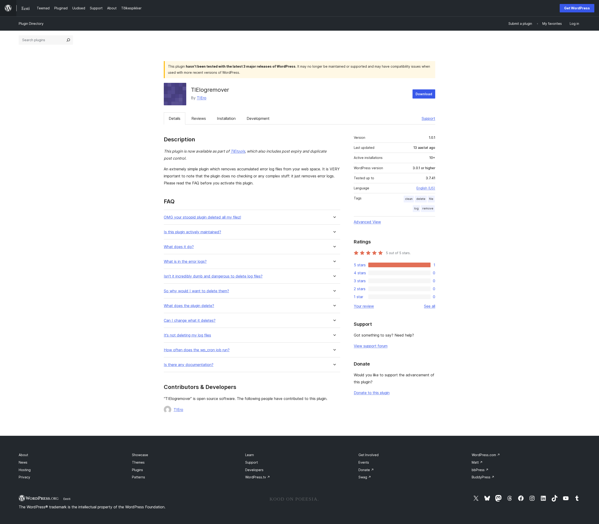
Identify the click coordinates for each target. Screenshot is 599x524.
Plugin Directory (31, 24)
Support (428, 118)
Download (424, 94)
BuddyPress (483, 477)
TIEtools (237, 151)
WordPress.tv (257, 477)
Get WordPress (577, 8)
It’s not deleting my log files (187, 335)
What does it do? (179, 247)
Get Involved (368, 455)
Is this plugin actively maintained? (192, 232)
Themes (138, 462)
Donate (366, 470)
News (23, 462)
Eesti (66, 499)
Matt (477, 462)
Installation (226, 118)
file (431, 199)
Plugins (137, 470)
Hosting (25, 470)
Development (258, 118)
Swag (364, 477)
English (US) (425, 188)
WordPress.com (486, 455)
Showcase (140, 455)
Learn (249, 455)
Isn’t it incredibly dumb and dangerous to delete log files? (213, 276)
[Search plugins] (68, 40)
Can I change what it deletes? (189, 320)
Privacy (24, 477)
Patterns (138, 477)
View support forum (370, 346)
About (23, 455)
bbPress (480, 470)
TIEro (201, 97)
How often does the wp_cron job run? (197, 350)
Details (174, 118)
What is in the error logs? (185, 261)
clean (409, 199)
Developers (254, 470)
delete (420, 199)
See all (429, 306)
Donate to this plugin (372, 392)
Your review (364, 306)
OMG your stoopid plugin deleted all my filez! (202, 217)
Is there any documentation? (188, 365)
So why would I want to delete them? (196, 291)
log (416, 208)
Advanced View (367, 222)
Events (363, 462)
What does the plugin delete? (189, 306)
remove (427, 208)
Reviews (198, 118)
